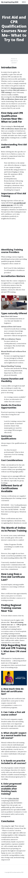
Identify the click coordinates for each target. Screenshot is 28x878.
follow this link (13, 798)
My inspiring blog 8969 (9, 2)
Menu (23, 2)
